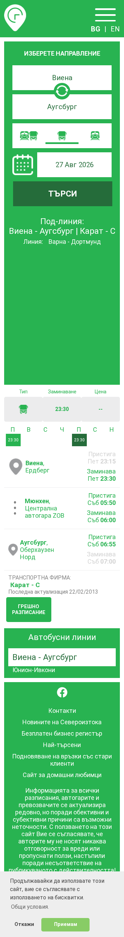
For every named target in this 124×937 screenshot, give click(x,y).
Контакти (62, 710)
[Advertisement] (62, 316)
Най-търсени (62, 744)
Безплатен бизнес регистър (62, 733)
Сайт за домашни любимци (62, 774)
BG (95, 29)
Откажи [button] (24, 924)
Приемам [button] (65, 924)
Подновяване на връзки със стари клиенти (62, 760)
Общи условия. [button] (30, 906)
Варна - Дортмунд (75, 241)
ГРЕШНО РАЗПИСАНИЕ (28, 609)
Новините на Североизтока (62, 722)
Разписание (15, 8)
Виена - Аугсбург (44, 657)
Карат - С (25, 585)
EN (115, 29)
